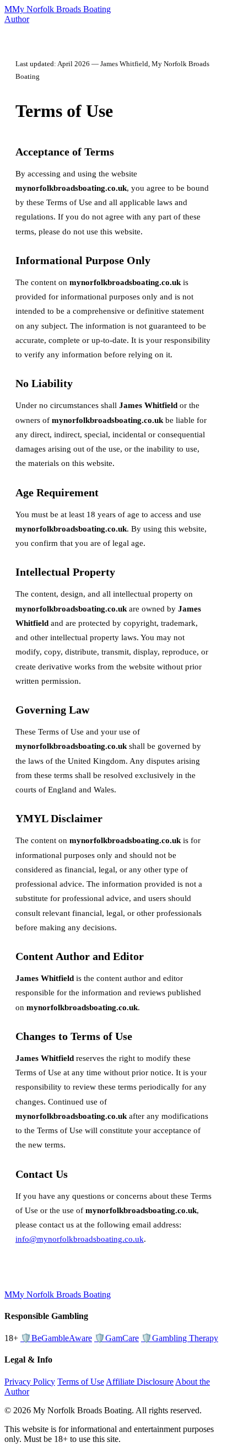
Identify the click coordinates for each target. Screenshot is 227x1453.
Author (16, 19)
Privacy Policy (29, 1381)
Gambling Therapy (179, 1338)
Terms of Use (80, 1381)
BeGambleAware (56, 1338)
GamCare (116, 1338)
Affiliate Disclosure (140, 1381)
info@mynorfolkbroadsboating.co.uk (79, 1239)
